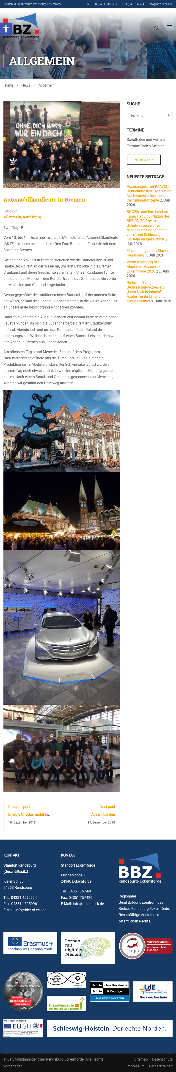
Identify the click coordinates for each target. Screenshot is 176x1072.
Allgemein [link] (46, 85)
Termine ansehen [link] (143, 160)
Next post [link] (107, 807)
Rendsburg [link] (32, 216)
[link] (6, 29)
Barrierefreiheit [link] (161, 1066)
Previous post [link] (19, 807)
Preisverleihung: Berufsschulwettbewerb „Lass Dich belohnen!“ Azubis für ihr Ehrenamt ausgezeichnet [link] (146, 292)
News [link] (25, 85)
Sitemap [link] (141, 1059)
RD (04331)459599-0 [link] (106, 4)
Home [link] (8, 85)
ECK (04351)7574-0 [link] (134, 4)
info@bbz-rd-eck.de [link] (161, 4)
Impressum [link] (135, 1066)
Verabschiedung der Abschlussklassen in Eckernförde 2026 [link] (143, 266)
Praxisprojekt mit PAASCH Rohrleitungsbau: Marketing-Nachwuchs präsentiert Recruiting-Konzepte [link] (149, 193)
